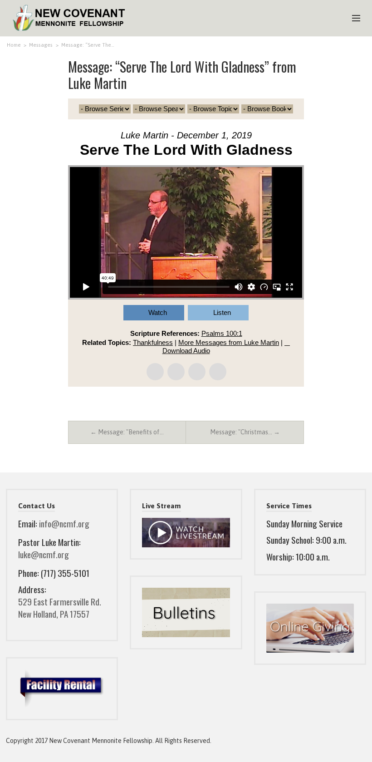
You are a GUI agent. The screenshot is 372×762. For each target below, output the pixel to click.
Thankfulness (153, 342)
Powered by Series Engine (270, 412)
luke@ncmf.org (43, 554)
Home (14, 45)
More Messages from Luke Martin (228, 342)
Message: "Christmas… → (245, 432)
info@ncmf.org (64, 523)
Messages (41, 45)
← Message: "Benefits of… (127, 432)
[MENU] (352, 18)
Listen (222, 312)
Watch (157, 312)
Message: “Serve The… (87, 45)
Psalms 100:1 (221, 333)
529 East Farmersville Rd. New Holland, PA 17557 (59, 607)
